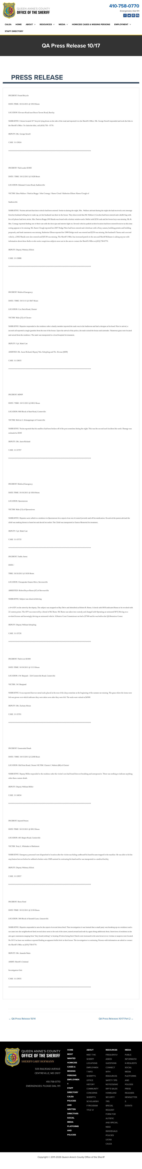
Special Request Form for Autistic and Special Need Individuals (112, 1118)
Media (62, 24)
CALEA (8, 24)
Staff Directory (14, 31)
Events (128, 1105)
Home (19, 24)
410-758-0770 (124, 5)
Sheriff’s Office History (91, 1080)
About (29, 24)
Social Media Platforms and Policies (73, 1126)
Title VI (90, 1109)
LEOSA (109, 1139)
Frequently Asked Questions (112, 1059)
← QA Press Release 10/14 (22, 1019)
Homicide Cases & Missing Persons (91, 24)
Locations (92, 1063)
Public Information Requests (131, 1059)
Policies (110, 1135)
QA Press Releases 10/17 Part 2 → (116, 1019)
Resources (46, 24)
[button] (34, 24)
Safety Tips (111, 1080)
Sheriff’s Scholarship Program (92, 1101)
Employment (121, 24)
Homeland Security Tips (111, 1097)
